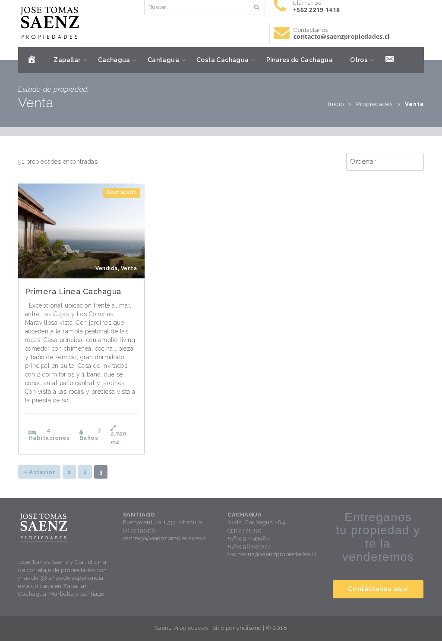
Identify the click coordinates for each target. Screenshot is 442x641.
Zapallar (67, 59)
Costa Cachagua (222, 59)
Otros (358, 59)
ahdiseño (249, 628)
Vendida (106, 268)
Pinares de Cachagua (299, 59)
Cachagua (114, 59)
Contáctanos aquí (378, 589)
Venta (129, 268)
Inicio (336, 104)
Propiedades (374, 104)
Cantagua (163, 59)
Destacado (122, 193)
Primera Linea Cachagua (73, 291)
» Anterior (39, 472)
